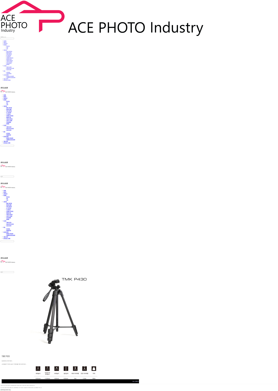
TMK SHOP (5, 78)
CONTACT (5, 43)
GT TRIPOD (8, 55)
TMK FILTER (8, 67)
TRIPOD (5, 50)
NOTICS (8, 46)
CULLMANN (9, 63)
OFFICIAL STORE (6, 80)
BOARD (5, 44)
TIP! (7, 48)
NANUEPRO (8, 73)
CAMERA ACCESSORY (10, 77)
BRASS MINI (9, 52)
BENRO (7, 64)
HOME (4, 41)
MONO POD (9, 59)
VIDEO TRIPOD (9, 60)
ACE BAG (8, 72)
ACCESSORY (6, 74)
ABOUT (5, 42)
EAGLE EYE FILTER (10, 68)
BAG (4, 71)
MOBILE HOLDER (10, 76)
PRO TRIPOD (9, 54)
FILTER (4, 65)
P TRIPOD (8, 56)
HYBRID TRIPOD (9, 57)
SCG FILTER (8, 69)
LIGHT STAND (9, 61)
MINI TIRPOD (9, 51)
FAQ (7, 47)
